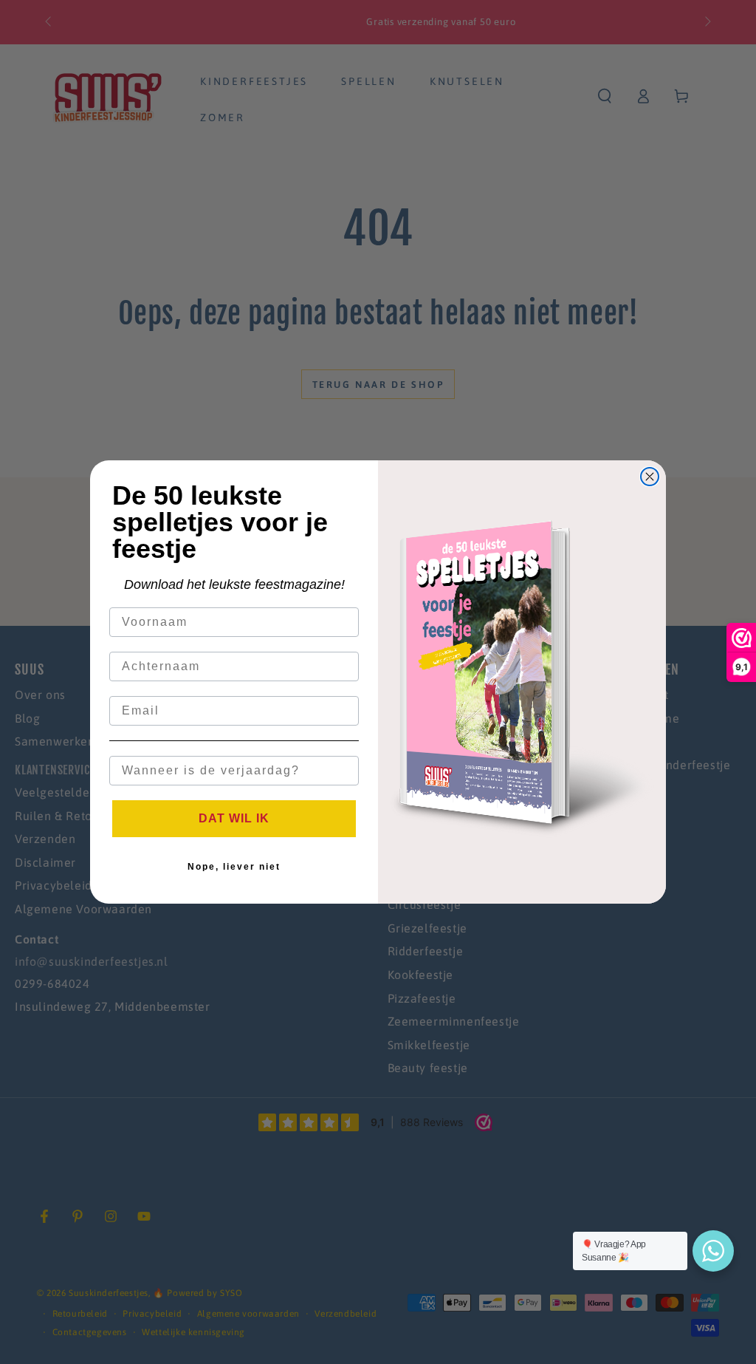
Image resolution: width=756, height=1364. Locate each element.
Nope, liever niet (234, 867)
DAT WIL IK (234, 818)
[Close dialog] (650, 476)
